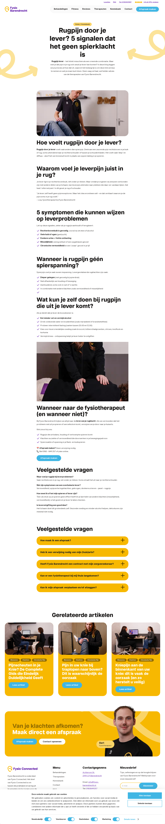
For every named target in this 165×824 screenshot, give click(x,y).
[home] (16, 9)
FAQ (114, 2)
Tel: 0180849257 (125, 2)
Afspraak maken (147, 9)
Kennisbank (115, 9)
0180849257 (91, 789)
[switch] (71, 819)
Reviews (86, 9)
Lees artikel (18, 685)
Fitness (75, 9)
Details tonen (129, 819)
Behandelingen (61, 9)
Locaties (107, 2)
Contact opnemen (52, 741)
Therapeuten (100, 9)
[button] (82, 540)
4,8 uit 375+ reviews (151, 2)
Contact (128, 9)
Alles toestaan (145, 796)
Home (77, 24)
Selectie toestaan (145, 803)
